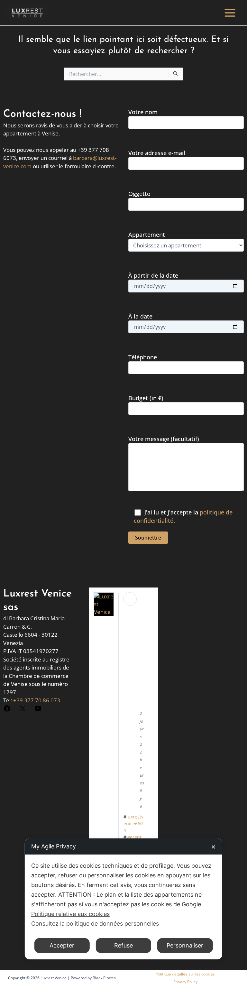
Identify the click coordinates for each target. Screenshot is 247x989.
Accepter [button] (62, 945)
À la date (140, 316)
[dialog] (123, 898)
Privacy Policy (185, 981)
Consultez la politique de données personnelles (95, 923)
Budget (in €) (145, 398)
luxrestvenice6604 (133, 823)
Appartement (146, 234)
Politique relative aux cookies (70, 913)
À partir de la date (153, 275)
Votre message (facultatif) (163, 439)
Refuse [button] (123, 945)
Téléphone (142, 357)
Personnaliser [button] (185, 945)
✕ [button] (213, 847)
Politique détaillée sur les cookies (185, 974)
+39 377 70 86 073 (36, 700)
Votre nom (143, 112)
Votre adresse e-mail (156, 153)
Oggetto (139, 194)
